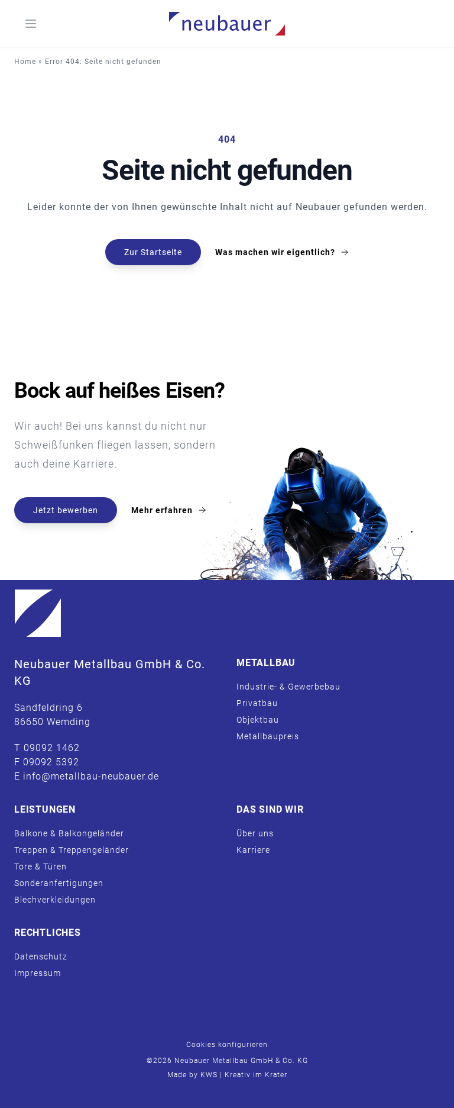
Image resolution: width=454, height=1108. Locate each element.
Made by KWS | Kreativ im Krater (227, 1075)
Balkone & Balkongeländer (69, 833)
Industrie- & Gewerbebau (288, 686)
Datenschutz (40, 956)
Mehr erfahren (162, 510)
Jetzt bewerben (65, 510)
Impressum (37, 973)
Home (25, 61)
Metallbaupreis (267, 736)
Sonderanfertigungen (58, 883)
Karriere (253, 850)
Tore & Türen (40, 866)
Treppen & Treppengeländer (71, 850)
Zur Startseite (153, 252)
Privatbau (257, 703)
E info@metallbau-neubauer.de (86, 776)
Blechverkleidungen (55, 899)
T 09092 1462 (47, 747)
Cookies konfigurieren (227, 1045)
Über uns (255, 833)
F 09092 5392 (46, 762)
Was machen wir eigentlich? (275, 252)
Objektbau (257, 719)
